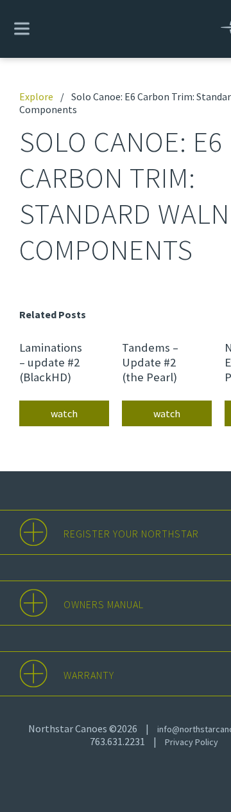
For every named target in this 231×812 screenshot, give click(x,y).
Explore (36, 96)
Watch (64, 413)
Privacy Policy (191, 742)
